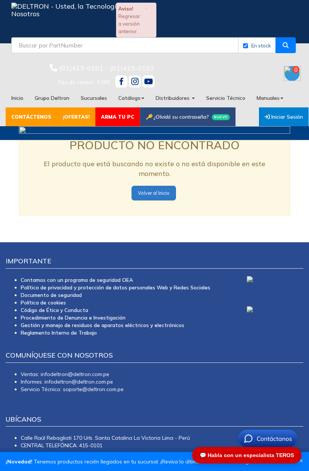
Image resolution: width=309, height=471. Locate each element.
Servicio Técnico (225, 98)
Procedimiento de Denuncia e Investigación (73, 317)
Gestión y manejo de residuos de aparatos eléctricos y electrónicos (102, 325)
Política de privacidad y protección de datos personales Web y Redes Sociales (115, 287)
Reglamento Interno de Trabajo (59, 332)
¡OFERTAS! (76, 117)
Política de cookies (43, 302)
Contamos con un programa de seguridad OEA (77, 280)
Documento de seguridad (51, 295)
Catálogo (129, 98)
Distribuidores (173, 98)
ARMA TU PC (117, 117)
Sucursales (94, 98)
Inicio (17, 98)
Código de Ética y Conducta (54, 310)
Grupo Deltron (52, 98)
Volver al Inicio (154, 193)
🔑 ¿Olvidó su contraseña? (187, 116)
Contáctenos (31, 117)
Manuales (268, 98)
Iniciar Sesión (286, 116)
